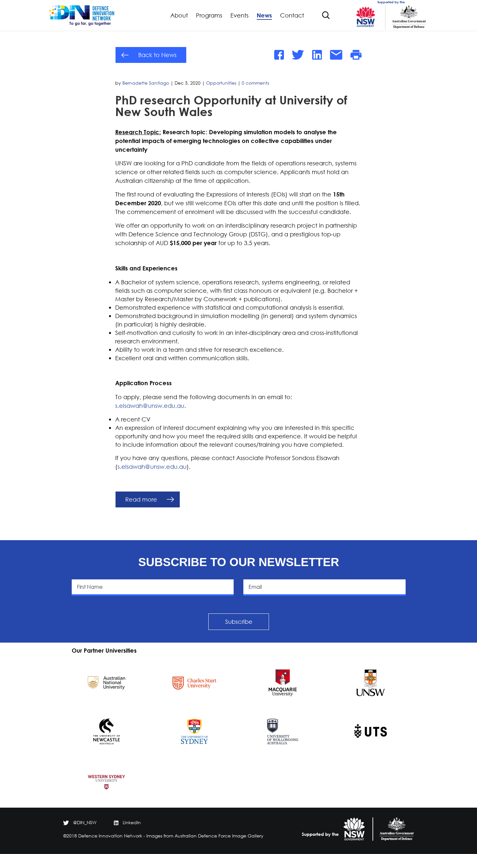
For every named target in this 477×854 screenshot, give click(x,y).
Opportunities (221, 83)
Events (239, 15)
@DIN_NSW (84, 822)
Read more (141, 499)
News (264, 15)
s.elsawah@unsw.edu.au (149, 405)
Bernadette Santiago (145, 83)
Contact (292, 15)
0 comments (255, 83)
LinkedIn (132, 822)
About (179, 15)
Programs (209, 15)
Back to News (157, 54)
